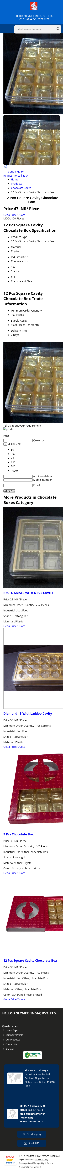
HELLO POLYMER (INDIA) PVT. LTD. (34, 17)
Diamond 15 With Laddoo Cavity (27, 713)
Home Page (11, 1030)
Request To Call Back (15, 175)
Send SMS (33, 1143)
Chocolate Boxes (21, 188)
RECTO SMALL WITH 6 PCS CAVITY (28, 593)
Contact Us (11, 1044)
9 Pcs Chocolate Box (18, 834)
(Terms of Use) (41, 1159)
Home (14, 179)
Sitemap (9, 1049)
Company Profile (14, 1034)
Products (16, 183)
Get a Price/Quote (14, 215)
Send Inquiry (16, 171)
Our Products (12, 1039)
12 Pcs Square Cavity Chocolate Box (30, 960)
